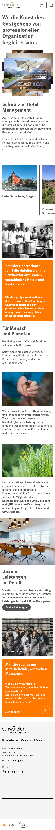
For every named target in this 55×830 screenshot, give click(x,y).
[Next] (51, 158)
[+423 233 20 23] (41, 5)
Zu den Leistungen (17, 607)
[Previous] (45, 158)
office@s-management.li (15, 760)
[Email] (51, 5)
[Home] (12, 5)
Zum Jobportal (13, 712)
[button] (27, 73)
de (23, 824)
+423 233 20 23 (12, 771)
